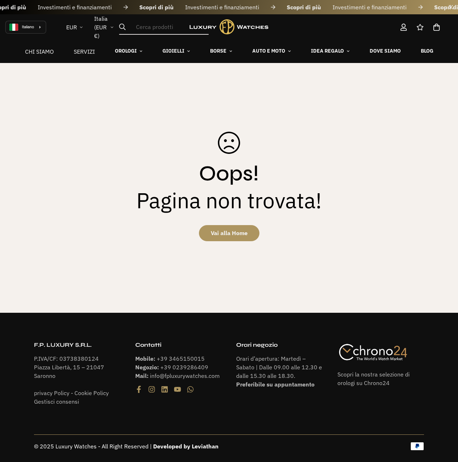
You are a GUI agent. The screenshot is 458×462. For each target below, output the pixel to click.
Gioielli (173, 51)
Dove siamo (385, 51)
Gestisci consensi (56, 401)
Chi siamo (39, 51)
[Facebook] (138, 389)
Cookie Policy (91, 393)
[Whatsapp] (190, 389)
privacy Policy (51, 393)
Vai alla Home (229, 233)
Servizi (84, 51)
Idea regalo (327, 51)
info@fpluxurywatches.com (185, 375)
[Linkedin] (164, 389)
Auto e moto (268, 51)
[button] (436, 27)
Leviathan (205, 446)
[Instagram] (151, 389)
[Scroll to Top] (444, 423)
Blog (427, 51)
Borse (218, 51)
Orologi (126, 51)
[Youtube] (177, 389)
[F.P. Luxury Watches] (229, 27)
